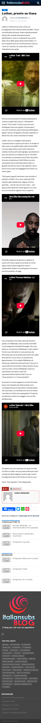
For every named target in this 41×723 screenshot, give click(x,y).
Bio (6, 489)
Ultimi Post (17, 489)
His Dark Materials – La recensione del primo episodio (25, 527)
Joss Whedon (25, 650)
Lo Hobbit (6, 687)
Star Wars (14, 650)
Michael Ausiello (18, 656)
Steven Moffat (28, 653)
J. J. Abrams (26, 647)
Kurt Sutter (30, 667)
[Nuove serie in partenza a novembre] (6, 535)
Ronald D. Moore (21, 678)
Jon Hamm (6, 667)
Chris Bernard (22, 18)
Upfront (17, 653)
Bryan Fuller (32, 681)
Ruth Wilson (33, 516)
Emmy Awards (22, 658)
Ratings (5, 644)
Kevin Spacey (7, 675)
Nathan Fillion (20, 681)
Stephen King (7, 684)
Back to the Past (23, 673)
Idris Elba (23, 516)
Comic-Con (6, 647)
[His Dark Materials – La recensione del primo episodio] (6, 527)
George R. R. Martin (31, 670)
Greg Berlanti (8, 678)
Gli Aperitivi (26, 644)
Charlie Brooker (9, 673)
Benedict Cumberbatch (22, 684)
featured (6, 656)
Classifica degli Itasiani (11, 664)
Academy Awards (20, 675)
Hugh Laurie (17, 670)
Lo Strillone (14, 644)
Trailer (5, 650)
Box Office (33, 678)
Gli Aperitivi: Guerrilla (21, 542)
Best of (32, 658)
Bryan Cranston (28, 664)
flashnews (16, 647)
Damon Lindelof (17, 667)
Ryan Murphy (7, 653)
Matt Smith (7, 670)
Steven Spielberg (9, 658)
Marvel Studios (21, 661)
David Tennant (8, 661)
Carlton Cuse (7, 681)
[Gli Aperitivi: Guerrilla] (6, 543)
